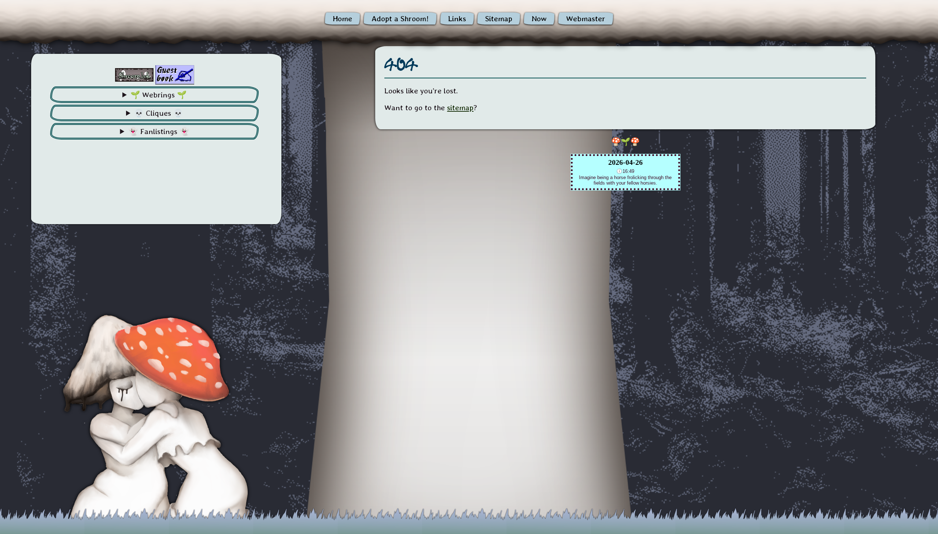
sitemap (460, 107)
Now (539, 18)
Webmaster (585, 18)
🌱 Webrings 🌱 (158, 94)
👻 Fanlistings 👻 (158, 131)
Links (457, 18)
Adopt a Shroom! (400, 18)
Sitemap (498, 18)
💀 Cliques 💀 (158, 113)
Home (342, 18)
